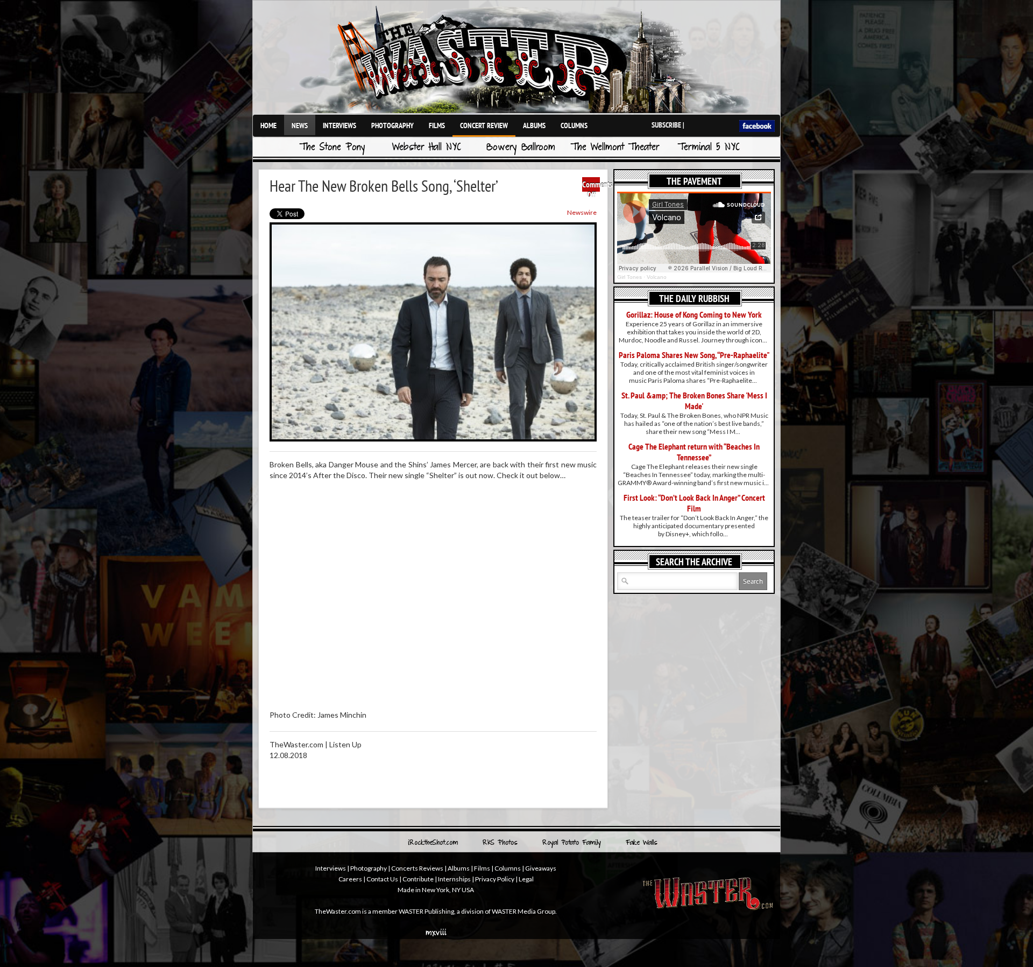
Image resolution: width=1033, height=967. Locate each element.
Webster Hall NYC (426, 148)
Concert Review (484, 125)
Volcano (657, 277)
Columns (574, 125)
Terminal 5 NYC (709, 148)
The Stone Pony (332, 148)
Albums (534, 125)
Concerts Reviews (417, 868)
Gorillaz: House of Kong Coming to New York (694, 314)
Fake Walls (641, 843)
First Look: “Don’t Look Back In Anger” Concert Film (694, 503)
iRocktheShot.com (433, 843)
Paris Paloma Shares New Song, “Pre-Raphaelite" (694, 354)
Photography (392, 125)
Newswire (582, 212)
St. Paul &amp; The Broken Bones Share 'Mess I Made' (694, 400)
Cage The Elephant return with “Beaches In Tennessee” (694, 452)
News (300, 125)
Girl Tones (629, 277)
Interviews (339, 125)
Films (437, 125)
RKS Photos (500, 843)
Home (268, 125)
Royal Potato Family (571, 843)
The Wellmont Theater (615, 148)
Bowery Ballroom (520, 148)
